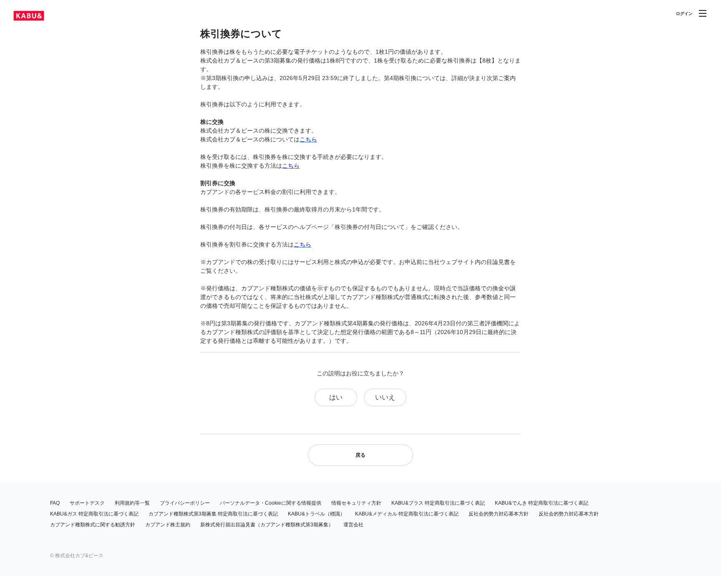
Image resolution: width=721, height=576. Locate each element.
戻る (360, 455)
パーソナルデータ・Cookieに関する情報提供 (270, 503)
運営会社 (353, 525)
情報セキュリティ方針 (356, 503)
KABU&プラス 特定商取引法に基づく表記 (438, 503)
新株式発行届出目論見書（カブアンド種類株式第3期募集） (266, 525)
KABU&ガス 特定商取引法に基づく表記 (94, 514)
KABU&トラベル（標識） (316, 514)
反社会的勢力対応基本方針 (499, 514)
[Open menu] (703, 13)
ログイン (684, 13)
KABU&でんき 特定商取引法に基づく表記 (541, 503)
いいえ (385, 397)
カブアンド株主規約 (167, 525)
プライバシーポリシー (185, 503)
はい (336, 397)
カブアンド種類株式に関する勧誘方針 (92, 525)
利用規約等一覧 (132, 503)
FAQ (55, 503)
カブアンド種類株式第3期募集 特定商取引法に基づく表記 (213, 514)
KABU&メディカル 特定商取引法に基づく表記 (407, 514)
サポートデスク (87, 503)
